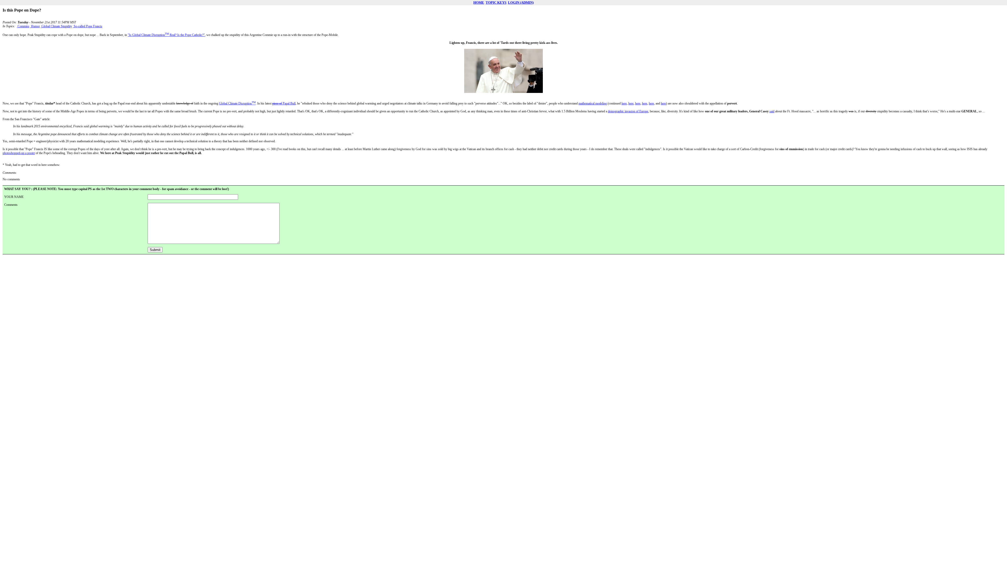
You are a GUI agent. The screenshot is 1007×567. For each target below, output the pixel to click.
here (624, 103)
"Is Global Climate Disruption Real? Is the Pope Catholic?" (166, 35)
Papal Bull (284, 103)
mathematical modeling (593, 103)
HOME (478, 2)
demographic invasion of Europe (628, 111)
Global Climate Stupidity (56, 26)
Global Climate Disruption (237, 103)
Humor (35, 26)
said (771, 111)
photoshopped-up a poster (19, 153)
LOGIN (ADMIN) (521, 2)
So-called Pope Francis (87, 26)
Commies (23, 26)
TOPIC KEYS (496, 2)
